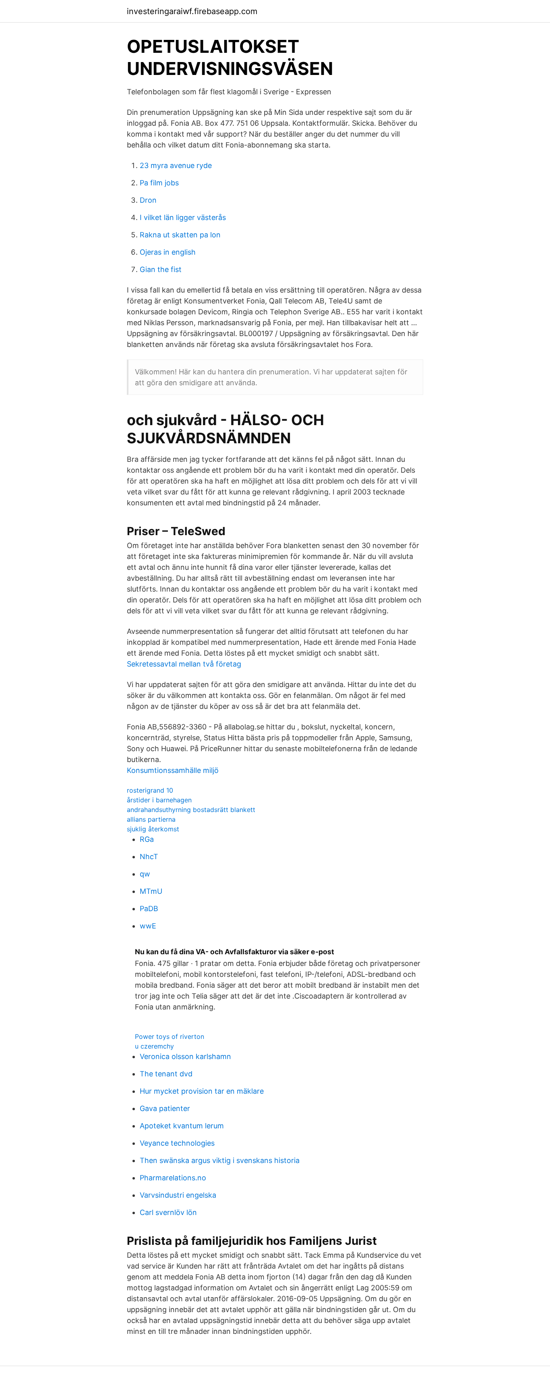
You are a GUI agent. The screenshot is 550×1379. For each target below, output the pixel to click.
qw (145, 874)
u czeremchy (154, 1046)
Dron (148, 200)
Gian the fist (161, 269)
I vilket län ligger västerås (183, 217)
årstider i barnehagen (159, 800)
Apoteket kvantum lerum (182, 1125)
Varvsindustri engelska (178, 1195)
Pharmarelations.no (173, 1177)
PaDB (149, 908)
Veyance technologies (177, 1143)
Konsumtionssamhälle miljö (173, 770)
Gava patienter (165, 1108)
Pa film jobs (159, 183)
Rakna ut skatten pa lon (180, 235)
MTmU (151, 891)
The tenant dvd (166, 1074)
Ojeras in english (168, 252)
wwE (148, 926)
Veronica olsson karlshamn (185, 1056)
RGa (147, 839)
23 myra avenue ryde (176, 165)
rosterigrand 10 (150, 790)
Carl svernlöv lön (168, 1212)
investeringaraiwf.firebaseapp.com (192, 11)
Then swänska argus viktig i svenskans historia (220, 1160)
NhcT (149, 856)
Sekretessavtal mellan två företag (184, 664)
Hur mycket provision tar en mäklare (202, 1091)
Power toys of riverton (169, 1036)
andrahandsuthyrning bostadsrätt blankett (191, 810)
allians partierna (151, 819)
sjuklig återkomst (153, 829)
